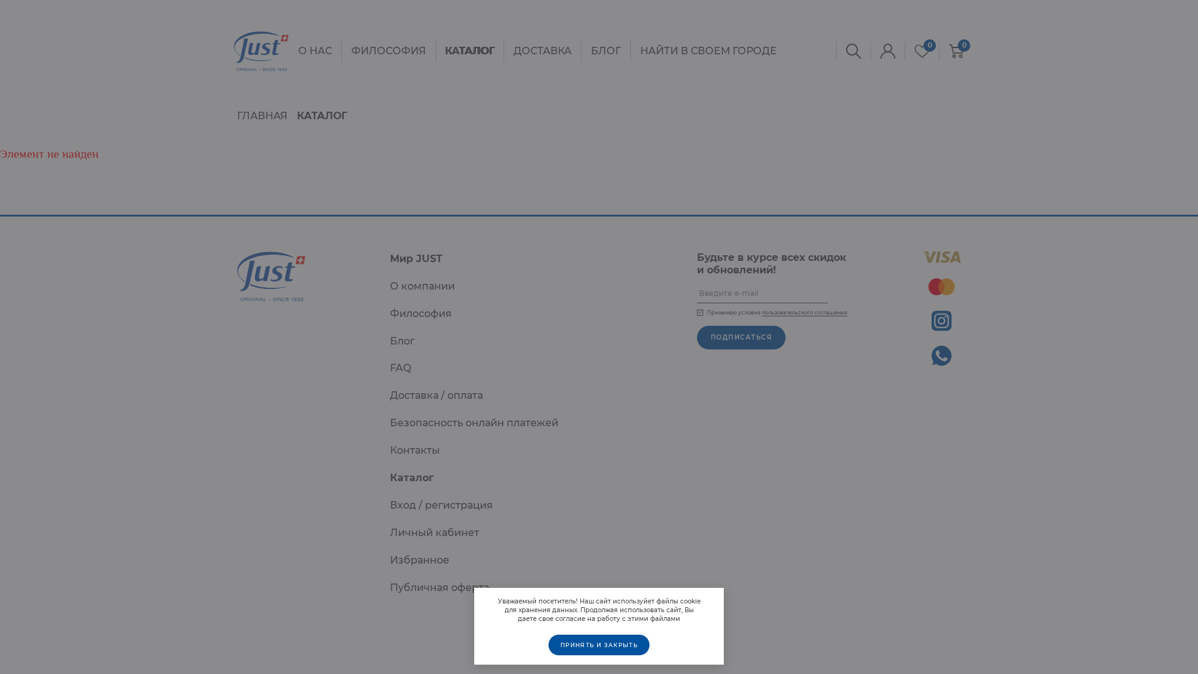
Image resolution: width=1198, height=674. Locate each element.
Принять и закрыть (599, 645)
